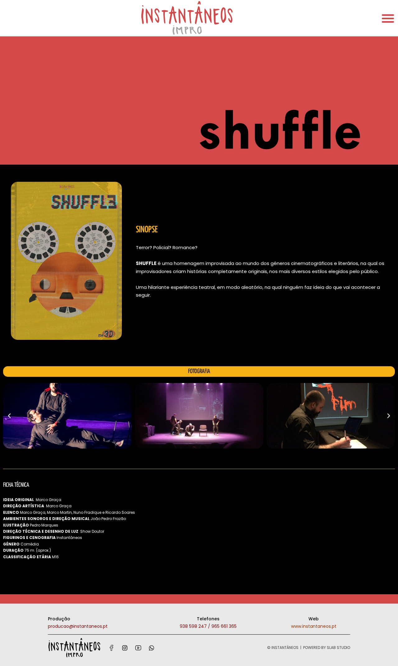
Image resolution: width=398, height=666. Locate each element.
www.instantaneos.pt (313, 626)
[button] (9, 416)
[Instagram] (125, 648)
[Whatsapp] (151, 648)
